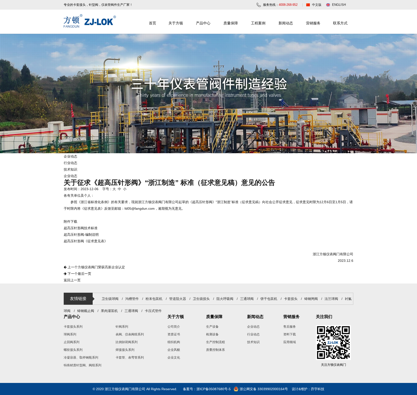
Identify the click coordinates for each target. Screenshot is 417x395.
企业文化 (173, 357)
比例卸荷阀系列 (127, 342)
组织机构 (173, 342)
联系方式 (340, 23)
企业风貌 (173, 350)
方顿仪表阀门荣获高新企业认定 (96, 267)
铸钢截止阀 (85, 311)
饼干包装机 (268, 299)
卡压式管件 (153, 311)
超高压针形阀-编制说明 (81, 234)
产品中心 (203, 23)
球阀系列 (70, 334)
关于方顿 (175, 23)
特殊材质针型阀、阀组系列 (82, 365)
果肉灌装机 (109, 311)
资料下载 (289, 334)
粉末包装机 (154, 299)
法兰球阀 (331, 299)
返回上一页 (72, 280)
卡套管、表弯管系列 (130, 357)
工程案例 (258, 23)
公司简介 (173, 326)
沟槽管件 (132, 299)
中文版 (316, 5)
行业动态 (70, 163)
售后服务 (289, 326)
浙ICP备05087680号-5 (213, 389)
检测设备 (212, 334)
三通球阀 (247, 299)
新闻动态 (285, 23)
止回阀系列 (71, 342)
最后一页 (79, 274)
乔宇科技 (317, 389)
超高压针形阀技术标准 (80, 228)
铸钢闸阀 (311, 299)
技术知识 (70, 169)
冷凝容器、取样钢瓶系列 (81, 357)
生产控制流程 (215, 342)
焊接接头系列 (125, 350)
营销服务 (313, 23)
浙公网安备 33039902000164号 (264, 389)
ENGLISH (339, 5)
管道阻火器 (177, 299)
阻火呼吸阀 (224, 299)
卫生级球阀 (110, 299)
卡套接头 (291, 299)
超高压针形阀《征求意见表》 (86, 241)
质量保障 (230, 23)
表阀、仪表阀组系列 (130, 334)
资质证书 (173, 334)
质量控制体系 (215, 350)
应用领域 (289, 342)
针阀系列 (122, 326)
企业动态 (70, 156)
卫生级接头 (202, 299)
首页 (152, 23)
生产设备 (212, 326)
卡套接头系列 (73, 326)
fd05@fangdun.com (140, 208)
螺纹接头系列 (73, 350)
